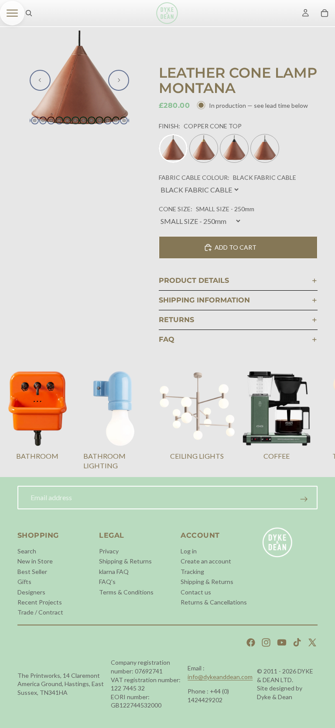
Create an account (206, 561)
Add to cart (235, 247)
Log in (189, 551)
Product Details (194, 280)
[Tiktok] (297, 642)
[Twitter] (312, 642)
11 (108, 120)
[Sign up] (304, 499)
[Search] (28, 13)
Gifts (24, 581)
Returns (176, 320)
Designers (31, 591)
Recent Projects (39, 602)
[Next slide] (118, 80)
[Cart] (324, 13)
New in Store (35, 561)
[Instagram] (266, 642)
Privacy (109, 551)
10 (99, 120)
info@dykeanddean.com (220, 676)
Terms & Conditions (126, 591)
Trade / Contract (40, 612)
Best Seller (32, 571)
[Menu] (12, 13)
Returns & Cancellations (214, 602)
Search (26, 551)
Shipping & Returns (125, 561)
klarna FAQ (114, 571)
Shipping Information (204, 300)
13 (124, 120)
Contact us (196, 591)
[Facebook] (251, 642)
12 (116, 120)
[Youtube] (282, 642)
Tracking (192, 571)
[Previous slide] (40, 80)
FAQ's (107, 581)
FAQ (166, 339)
